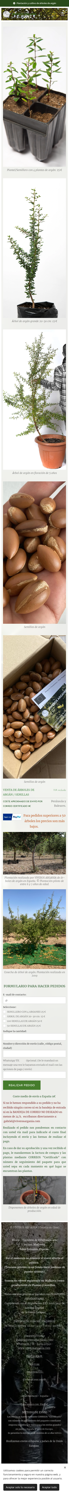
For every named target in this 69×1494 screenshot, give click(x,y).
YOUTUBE (34, 1364)
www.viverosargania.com (34, 1348)
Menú (62, 14)
